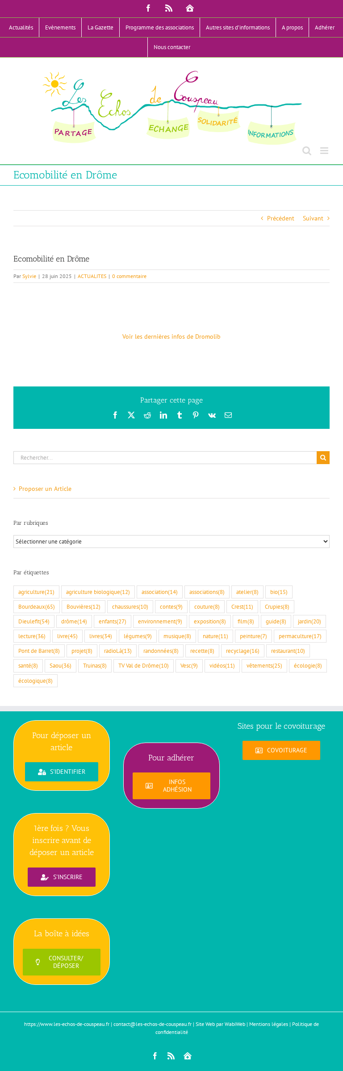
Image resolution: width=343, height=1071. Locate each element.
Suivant (313, 218)
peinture (253, 635)
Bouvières (83, 606)
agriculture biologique (98, 591)
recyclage (242, 650)
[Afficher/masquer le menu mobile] (325, 150)
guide (276, 621)
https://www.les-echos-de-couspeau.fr (66, 1024)
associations (207, 591)
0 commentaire (129, 276)
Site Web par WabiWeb (220, 1024)
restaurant (288, 650)
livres (100, 635)
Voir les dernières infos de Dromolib (171, 336)
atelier (247, 591)
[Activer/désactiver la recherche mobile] (306, 150)
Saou (60, 665)
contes (171, 606)
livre (67, 635)
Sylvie (29, 276)
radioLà (118, 650)
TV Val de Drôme (143, 665)
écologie (308, 665)
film (246, 621)
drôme (74, 621)
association (160, 591)
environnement (160, 621)
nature (215, 635)
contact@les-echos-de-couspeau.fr (152, 1024)
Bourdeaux (36, 606)
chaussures (130, 606)
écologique (35, 680)
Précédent (280, 218)
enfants (112, 621)
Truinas (95, 665)
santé (28, 665)
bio (279, 591)
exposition (210, 621)
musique (177, 635)
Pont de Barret (39, 650)
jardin (309, 621)
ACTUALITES (92, 276)
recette (202, 650)
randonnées (161, 650)
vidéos (222, 665)
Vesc (189, 665)
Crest (242, 606)
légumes (138, 635)
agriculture (36, 591)
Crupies (277, 606)
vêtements (264, 665)
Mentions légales (268, 1024)
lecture (32, 635)
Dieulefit (34, 621)
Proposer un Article (45, 489)
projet (81, 650)
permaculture (300, 635)
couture (207, 606)
